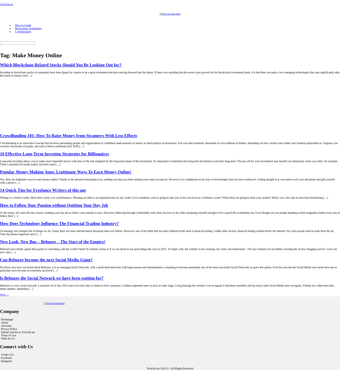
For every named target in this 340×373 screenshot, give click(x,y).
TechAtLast (6, 4)
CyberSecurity (23, 31)
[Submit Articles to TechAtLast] (58, 332)
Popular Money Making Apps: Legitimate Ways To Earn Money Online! (65, 172)
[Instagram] (170, 361)
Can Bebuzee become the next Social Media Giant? (46, 259)
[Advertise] (58, 325)
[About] (58, 322)
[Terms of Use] (58, 335)
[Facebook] (170, 358)
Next (4, 294)
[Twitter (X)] (170, 354)
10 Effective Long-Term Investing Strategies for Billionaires (54, 154)
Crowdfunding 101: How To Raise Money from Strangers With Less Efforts (68, 135)
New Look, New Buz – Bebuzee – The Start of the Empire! (52, 241)
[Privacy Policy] (58, 329)
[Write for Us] (58, 338)
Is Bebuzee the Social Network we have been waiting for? (51, 278)
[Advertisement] (170, 105)
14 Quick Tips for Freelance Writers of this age (43, 190)
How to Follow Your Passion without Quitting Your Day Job (54, 205)
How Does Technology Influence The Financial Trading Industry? (59, 223)
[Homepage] (58, 319)
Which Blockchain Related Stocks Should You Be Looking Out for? (60, 65)
